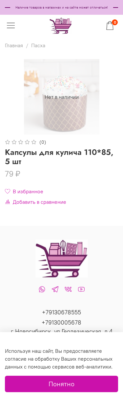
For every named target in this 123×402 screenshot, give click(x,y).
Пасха (38, 45)
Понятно (61, 384)
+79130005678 (61, 322)
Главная (14, 45)
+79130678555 (61, 312)
